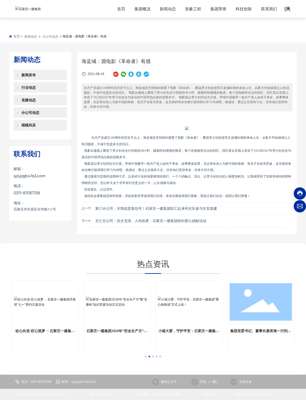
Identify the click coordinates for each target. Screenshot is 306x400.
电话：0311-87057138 (35, 381)
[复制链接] (146, 74)
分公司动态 (50, 36)
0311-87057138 (27, 192)
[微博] (116, 74)
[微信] (123, 74)
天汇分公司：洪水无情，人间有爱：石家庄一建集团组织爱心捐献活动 (150, 221)
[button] (146, 356)
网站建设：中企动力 (150, 394)
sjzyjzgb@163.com (29, 175)
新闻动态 (30, 36)
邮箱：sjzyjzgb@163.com (78, 381)
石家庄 (167, 394)
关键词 (176, 394)
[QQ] (131, 74)
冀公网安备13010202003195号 (253, 394)
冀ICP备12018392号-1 (102, 394)
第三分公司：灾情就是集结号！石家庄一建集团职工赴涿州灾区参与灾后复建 (156, 208)
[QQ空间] (138, 74)
